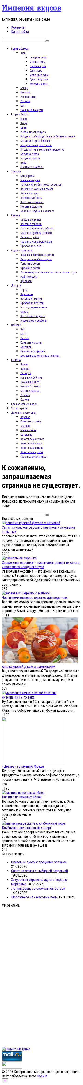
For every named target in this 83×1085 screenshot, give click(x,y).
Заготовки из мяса (31, 443)
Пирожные (26, 294)
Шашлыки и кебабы (32, 167)
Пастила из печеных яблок (22, 797)
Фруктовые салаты (31, 246)
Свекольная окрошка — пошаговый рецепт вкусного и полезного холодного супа (41, 564)
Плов (23, 162)
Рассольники (28, 97)
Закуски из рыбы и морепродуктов (41, 184)
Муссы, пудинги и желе (33, 307)
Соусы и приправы (22, 250)
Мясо (23, 119)
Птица (23, 123)
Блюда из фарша (30, 158)
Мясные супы (37, 61)
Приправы (26, 281)
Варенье (25, 417)
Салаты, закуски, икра (33, 456)
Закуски (16, 171)
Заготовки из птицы (32, 447)
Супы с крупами (39, 79)
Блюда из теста (29, 154)
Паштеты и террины (32, 202)
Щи (22, 105)
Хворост (25, 395)
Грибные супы (38, 66)
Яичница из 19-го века (18, 697)
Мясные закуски (30, 180)
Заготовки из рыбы (31, 452)
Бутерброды (27, 176)
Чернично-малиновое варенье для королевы (35, 597)
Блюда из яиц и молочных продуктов (42, 149)
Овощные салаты (30, 219)
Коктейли (26, 347)
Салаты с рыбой (29, 237)
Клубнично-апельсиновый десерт (26, 828)
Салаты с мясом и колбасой (37, 228)
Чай (22, 329)
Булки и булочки (30, 386)
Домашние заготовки (23, 412)
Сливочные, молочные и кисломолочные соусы (48, 272)
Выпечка (16, 360)
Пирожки (25, 369)
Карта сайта (20, 32)
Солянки (25, 101)
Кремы (24, 311)
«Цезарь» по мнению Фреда (23, 766)
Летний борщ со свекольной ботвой (38, 888)
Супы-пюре (36, 70)
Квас (23, 333)
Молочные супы (39, 75)
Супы (23, 53)
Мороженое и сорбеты (33, 320)
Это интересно (19, 408)
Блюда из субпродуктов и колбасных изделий (47, 136)
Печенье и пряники (31, 298)
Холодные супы (39, 83)
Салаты (15, 215)
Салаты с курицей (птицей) (36, 233)
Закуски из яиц (29, 193)
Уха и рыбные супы (31, 110)
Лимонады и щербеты (33, 351)
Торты (23, 290)
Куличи (24, 399)
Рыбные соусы (28, 276)
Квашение (26, 434)
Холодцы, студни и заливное (37, 211)
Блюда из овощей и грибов (36, 145)
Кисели (24, 338)
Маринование (28, 430)
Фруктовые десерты (32, 303)
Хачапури (25, 373)
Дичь (23, 127)
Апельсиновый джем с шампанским (28, 666)
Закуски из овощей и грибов (36, 189)
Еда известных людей (24, 404)
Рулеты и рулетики (31, 206)
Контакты (18, 27)
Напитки (16, 325)
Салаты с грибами (31, 224)
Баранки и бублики (31, 377)
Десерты (16, 285)
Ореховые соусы (30, 268)
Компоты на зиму (30, 421)
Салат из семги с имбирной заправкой (39, 871)
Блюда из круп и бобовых (35, 140)
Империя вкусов (31, 7)
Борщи (24, 88)
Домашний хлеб (29, 382)
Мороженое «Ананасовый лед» (34, 897)
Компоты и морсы (31, 342)
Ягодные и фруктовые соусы (37, 254)
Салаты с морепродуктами (36, 241)
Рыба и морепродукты (33, 132)
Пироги (24, 364)
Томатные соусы (30, 263)
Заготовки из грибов (32, 439)
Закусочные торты (31, 197)
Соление (25, 426)
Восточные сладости (32, 316)
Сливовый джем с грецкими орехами (39, 862)
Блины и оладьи (29, 390)
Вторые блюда (19, 114)
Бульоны (25, 92)
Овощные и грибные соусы (36, 259)
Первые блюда (20, 48)
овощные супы (38, 57)
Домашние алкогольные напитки (39, 355)
